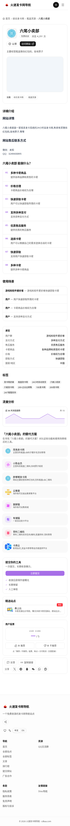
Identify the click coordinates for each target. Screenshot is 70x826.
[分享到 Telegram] (20, 669)
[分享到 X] (14, 669)
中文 (16, 730)
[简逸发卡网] (35, 450)
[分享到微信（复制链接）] (33, 669)
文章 (5, 761)
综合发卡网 (18, 18)
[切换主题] (5, 730)
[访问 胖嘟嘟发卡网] (8, 478)
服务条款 (7, 796)
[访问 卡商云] (8, 546)
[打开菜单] (62, 4)
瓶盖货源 (31, 18)
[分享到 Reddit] (45, 669)
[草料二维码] (35, 533)
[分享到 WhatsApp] (39, 669)
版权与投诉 (8, 805)
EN (23, 730)
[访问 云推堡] (8, 492)
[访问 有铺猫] (8, 519)
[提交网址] (56, 5)
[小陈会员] (35, 464)
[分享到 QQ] (27, 669)
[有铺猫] (35, 519)
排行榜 (6, 766)
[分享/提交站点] (5, 722)
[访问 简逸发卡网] (8, 451)
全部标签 (7, 756)
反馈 (12, 662)
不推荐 (51, 645)
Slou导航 (43, 791)
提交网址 (7, 771)
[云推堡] (35, 492)
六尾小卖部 (29, 30)
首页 (8, 18)
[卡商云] (35, 546)
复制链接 (28, 662)
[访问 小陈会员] (8, 464)
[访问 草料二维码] (8, 533)
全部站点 (7, 751)
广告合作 (7, 775)
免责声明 (7, 801)
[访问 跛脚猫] (8, 505)
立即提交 (35, 573)
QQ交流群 (43, 746)
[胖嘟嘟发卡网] (35, 478)
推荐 (21, 645)
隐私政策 (7, 791)
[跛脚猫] (35, 505)
